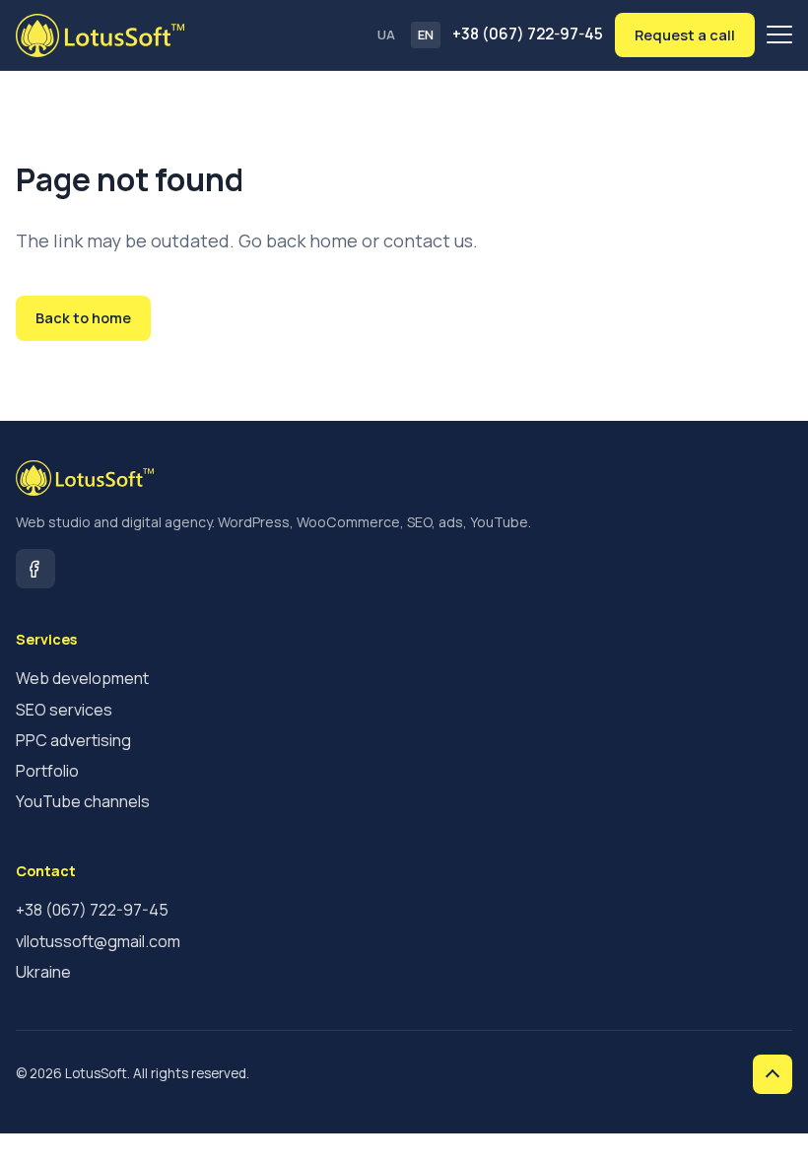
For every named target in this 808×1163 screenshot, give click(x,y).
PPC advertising (73, 740)
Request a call (685, 34)
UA (386, 34)
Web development (82, 678)
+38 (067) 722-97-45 (527, 34)
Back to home (83, 317)
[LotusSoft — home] (100, 35)
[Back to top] (772, 1074)
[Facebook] (35, 568)
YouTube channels (83, 801)
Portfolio (47, 771)
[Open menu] (779, 34)
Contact (204, 317)
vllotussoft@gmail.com (98, 941)
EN (426, 34)
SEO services (64, 709)
